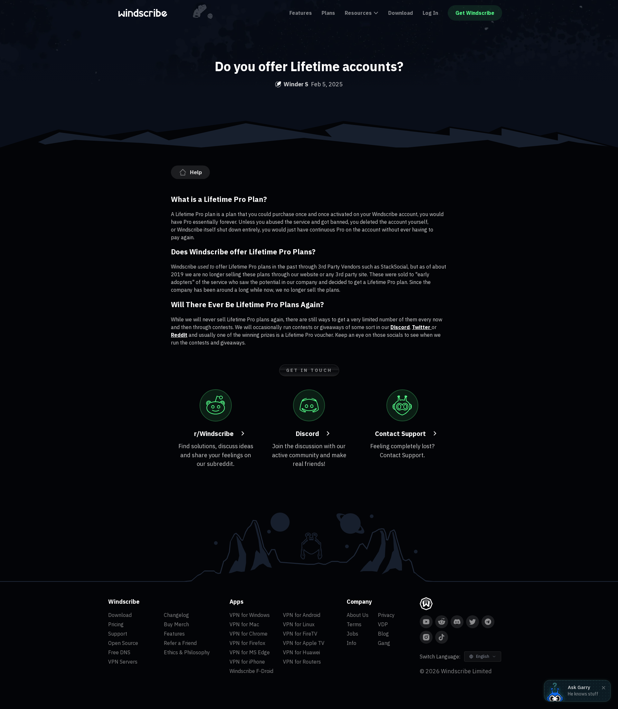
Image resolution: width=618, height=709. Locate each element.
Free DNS (119, 652)
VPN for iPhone (247, 661)
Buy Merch (176, 624)
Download (400, 13)
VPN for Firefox (247, 643)
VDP (383, 624)
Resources (358, 13)
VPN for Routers (302, 661)
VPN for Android (301, 615)
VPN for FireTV (300, 633)
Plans (328, 13)
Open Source (123, 643)
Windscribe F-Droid (251, 671)
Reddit (179, 335)
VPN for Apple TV (303, 643)
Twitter (422, 327)
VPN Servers (122, 661)
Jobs (352, 633)
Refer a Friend (180, 643)
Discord (400, 327)
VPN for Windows (249, 615)
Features (300, 13)
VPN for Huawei (301, 652)
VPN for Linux (298, 624)
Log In (430, 13)
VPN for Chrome (248, 633)
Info (351, 643)
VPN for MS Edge (249, 652)
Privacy (386, 615)
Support (117, 633)
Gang (384, 643)
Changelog (176, 615)
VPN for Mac (244, 624)
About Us (358, 615)
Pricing (116, 624)
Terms (354, 624)
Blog (383, 633)
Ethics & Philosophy (187, 652)
